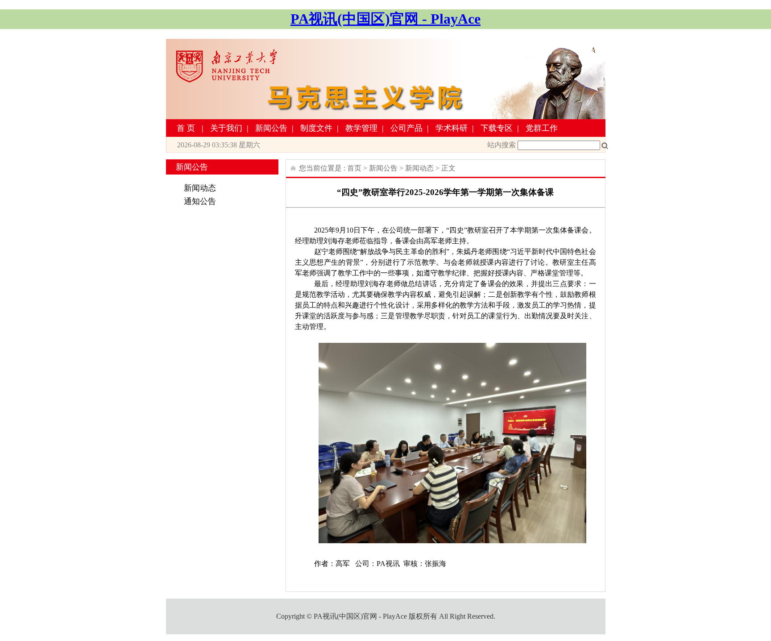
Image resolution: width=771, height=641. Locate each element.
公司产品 (406, 128)
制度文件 (316, 128)
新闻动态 (200, 187)
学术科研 (451, 128)
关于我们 (226, 128)
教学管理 (361, 128)
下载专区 (497, 128)
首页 (187, 128)
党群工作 (542, 128)
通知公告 (200, 201)
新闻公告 (271, 128)
